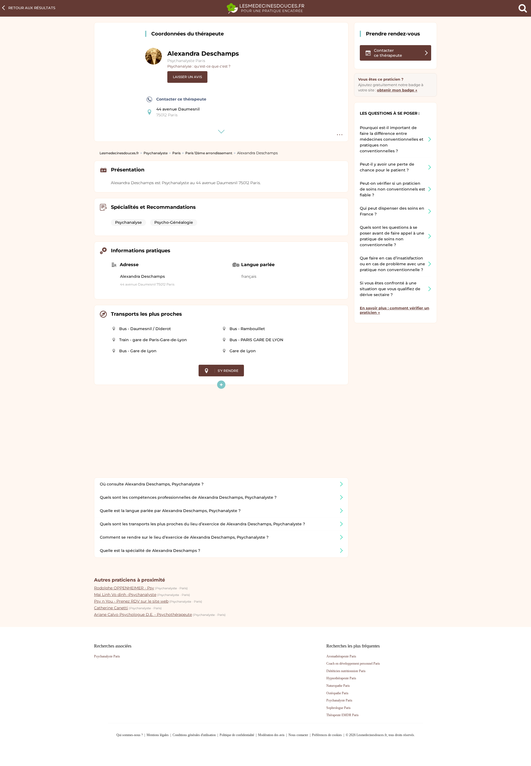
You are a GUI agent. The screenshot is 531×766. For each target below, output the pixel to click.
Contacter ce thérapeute (181, 99)
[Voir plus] (221, 385)
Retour (31, 8)
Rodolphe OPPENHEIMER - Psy (124, 587)
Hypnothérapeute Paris (341, 678)
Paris (176, 153)
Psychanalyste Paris (186, 60)
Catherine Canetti (111, 607)
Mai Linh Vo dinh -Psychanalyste (125, 594)
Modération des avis (271, 735)
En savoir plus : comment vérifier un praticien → (394, 310)
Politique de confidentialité (237, 735)
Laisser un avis (187, 77)
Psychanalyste (156, 153)
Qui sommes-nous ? (129, 735)
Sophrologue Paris (338, 708)
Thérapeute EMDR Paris (342, 715)
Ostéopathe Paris (337, 693)
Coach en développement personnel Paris (353, 663)
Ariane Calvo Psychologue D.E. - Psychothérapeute (143, 614)
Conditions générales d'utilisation (194, 735)
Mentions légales (158, 735)
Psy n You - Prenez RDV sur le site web (131, 601)
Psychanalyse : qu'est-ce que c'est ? (198, 66)
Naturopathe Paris (338, 686)
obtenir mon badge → (397, 90)
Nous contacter (298, 735)
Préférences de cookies (327, 735)
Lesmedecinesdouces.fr (119, 153)
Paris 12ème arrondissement (208, 153)
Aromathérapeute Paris (341, 656)
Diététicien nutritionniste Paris (346, 671)
